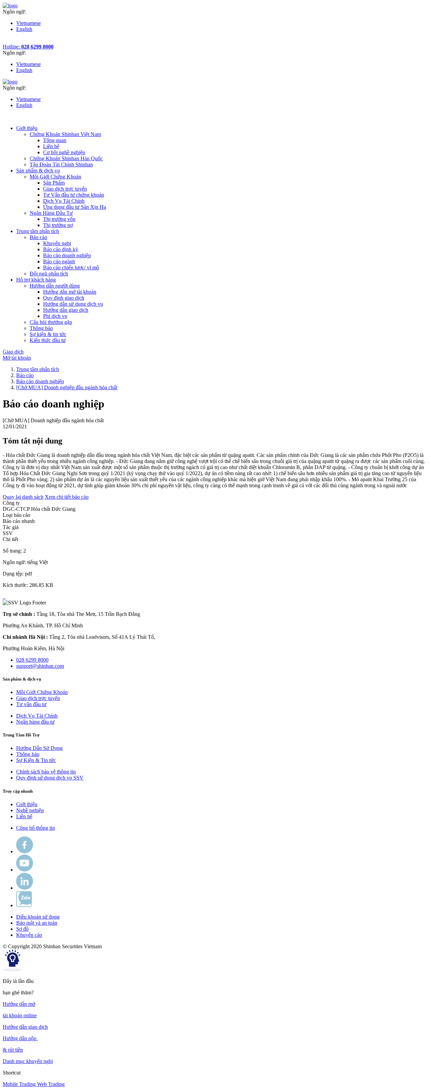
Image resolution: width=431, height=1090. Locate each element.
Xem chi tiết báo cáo (67, 497)
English (24, 29)
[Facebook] (24, 851)
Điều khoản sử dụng (38, 917)
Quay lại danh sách (23, 497)
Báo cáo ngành (59, 261)
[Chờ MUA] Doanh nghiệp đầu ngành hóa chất (66, 387)
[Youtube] (24, 869)
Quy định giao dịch (63, 298)
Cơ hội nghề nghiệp (64, 152)
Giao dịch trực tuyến (65, 189)
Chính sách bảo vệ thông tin (46, 771)
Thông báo (27, 754)
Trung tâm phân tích (37, 369)
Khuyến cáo (29, 935)
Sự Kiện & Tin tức (36, 760)
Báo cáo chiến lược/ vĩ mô (71, 267)
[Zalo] (24, 905)
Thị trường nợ (58, 225)
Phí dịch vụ (55, 316)
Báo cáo (25, 375)
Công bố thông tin (35, 828)
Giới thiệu (26, 804)
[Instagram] (24, 888)
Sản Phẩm (54, 183)
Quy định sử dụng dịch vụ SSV (50, 778)
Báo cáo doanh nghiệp (67, 255)
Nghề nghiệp (30, 810)
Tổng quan (54, 140)
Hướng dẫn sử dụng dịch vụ (73, 304)
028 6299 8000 (32, 660)
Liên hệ (51, 146)
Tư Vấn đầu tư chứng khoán (73, 195)
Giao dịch (13, 352)
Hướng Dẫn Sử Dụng (39, 748)
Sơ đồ (22, 929)
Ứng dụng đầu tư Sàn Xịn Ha (74, 207)
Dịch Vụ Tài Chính (64, 201)
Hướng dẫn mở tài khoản (69, 292)
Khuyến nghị (57, 243)
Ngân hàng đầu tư (35, 722)
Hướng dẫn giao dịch (65, 310)
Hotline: (28, 46)
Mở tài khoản (17, 358)
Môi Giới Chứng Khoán (42, 692)
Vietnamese (28, 23)
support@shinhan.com (40, 666)
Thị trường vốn (59, 219)
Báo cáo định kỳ (60, 249)
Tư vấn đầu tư (31, 704)
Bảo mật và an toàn (36, 923)
